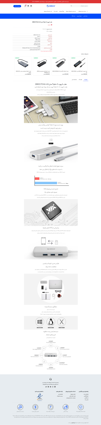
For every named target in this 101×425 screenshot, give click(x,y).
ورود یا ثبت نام (17, 6)
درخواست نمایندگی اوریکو (71, 398)
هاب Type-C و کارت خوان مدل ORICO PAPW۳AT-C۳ (43, 72)
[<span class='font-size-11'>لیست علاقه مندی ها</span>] (28, 6)
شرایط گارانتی (86, 396)
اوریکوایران (73, 423)
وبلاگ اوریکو (61, 11)
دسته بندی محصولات (82, 11)
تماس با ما (56, 11)
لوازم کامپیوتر (79, 16)
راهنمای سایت (86, 394)
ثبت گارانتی (86, 398)
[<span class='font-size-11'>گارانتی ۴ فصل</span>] (31, 6)
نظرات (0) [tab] (80, 79)
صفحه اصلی (85, 16)
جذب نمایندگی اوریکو (48, 11)
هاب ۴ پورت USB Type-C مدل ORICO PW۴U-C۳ (79, 72)
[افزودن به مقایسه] (87, 26)
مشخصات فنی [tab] (74, 79)
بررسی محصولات (60, 396)
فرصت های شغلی (72, 396)
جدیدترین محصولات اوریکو (71, 11)
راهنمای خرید (60, 394)
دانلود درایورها (73, 394)
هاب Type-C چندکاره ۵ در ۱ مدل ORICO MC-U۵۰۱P (23, 72)
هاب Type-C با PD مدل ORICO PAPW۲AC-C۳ (60, 71)
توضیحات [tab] (85, 79)
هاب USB (73, 16)
